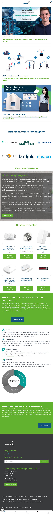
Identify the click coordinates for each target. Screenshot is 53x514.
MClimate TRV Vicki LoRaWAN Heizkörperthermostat (9, 249)
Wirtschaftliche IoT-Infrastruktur (16, 76)
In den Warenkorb (10, 256)
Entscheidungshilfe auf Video (14, 114)
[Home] (4, 512)
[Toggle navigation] (2, 2)
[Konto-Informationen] (48, 512)
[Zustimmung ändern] (2, 509)
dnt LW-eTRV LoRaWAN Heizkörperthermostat (43, 249)
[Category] (26, 512)
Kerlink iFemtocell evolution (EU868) (26, 279)
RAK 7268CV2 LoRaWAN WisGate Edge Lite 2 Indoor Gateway (9, 281)
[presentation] (2, 244)
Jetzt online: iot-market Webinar (15, 37)
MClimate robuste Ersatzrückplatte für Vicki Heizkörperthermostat (26, 249)
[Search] (15, 512)
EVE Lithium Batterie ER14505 (43, 279)
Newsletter (10, 356)
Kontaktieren (18, 319)
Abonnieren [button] (44, 461)
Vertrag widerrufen (11, 484)
